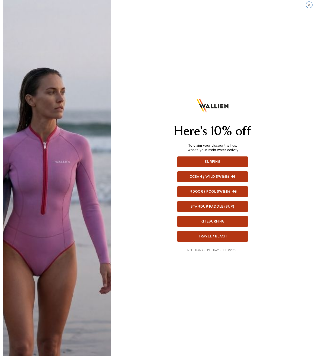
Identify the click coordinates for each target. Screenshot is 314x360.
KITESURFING (212, 221)
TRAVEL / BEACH (212, 236)
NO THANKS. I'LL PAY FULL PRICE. (212, 250)
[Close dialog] (309, 5)
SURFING (212, 161)
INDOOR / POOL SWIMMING (212, 191)
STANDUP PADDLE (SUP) (212, 206)
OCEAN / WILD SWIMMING (212, 176)
